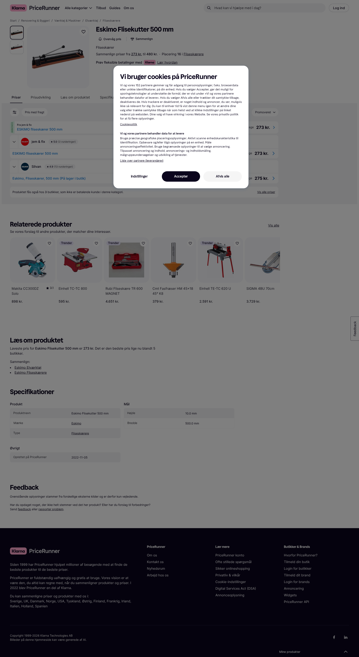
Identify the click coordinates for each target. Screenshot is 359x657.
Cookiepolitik (128, 124)
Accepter (181, 176)
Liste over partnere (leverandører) (141, 161)
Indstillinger (139, 176)
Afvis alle (222, 176)
